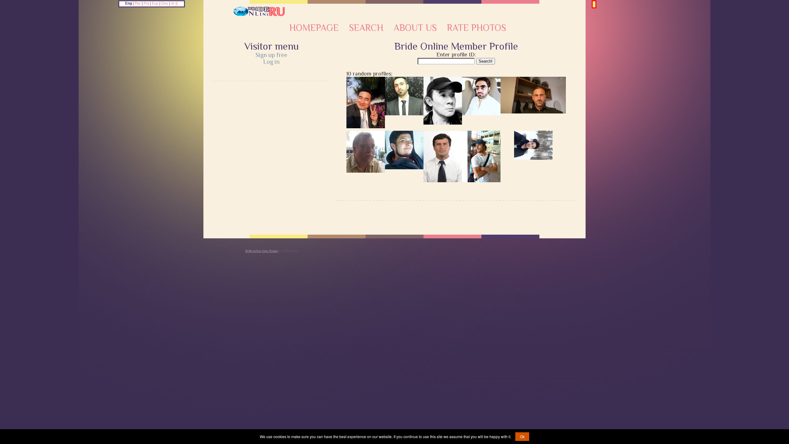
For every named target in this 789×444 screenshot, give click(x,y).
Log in (271, 61)
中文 (174, 4)
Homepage (314, 28)
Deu (164, 3)
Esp (155, 3)
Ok (522, 436)
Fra (146, 3)
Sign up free (271, 54)
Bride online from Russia (261, 251)
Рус (138, 3)
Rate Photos (476, 28)
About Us (415, 28)
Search (366, 28)
